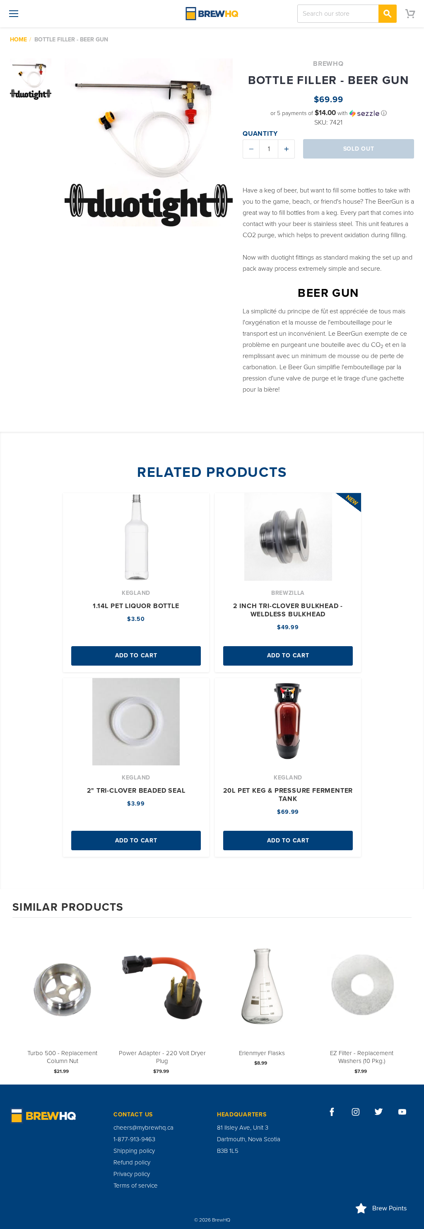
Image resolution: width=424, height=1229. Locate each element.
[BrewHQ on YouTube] (402, 1112)
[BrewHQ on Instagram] (356, 1112)
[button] (328, 113)
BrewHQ (328, 64)
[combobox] (347, 14)
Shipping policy (134, 1150)
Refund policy (131, 1162)
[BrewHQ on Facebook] (332, 1112)
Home (18, 39)
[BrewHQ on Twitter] (379, 1112)
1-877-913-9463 (134, 1139)
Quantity (260, 134)
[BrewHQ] (212, 13)
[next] (403, 1000)
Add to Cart (136, 655)
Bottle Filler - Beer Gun (71, 39)
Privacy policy (131, 1174)
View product (62, 993)
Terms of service (135, 1185)
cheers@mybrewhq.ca (143, 1127)
